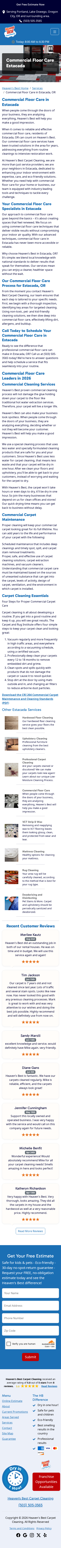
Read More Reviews (30, 1231)
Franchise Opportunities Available (46, 1481)
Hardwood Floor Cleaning (37, 717)
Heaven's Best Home (15, 88)
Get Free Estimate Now (30, 4)
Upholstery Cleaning (34, 738)
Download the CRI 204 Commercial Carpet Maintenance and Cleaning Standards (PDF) (30, 699)
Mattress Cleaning (33, 851)
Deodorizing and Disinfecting (32, 896)
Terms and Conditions (21, 1528)
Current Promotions (15, 1412)
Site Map (7, 1433)
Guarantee (9, 1439)
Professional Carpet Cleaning (34, 761)
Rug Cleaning (30, 870)
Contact (7, 1428)
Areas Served (10, 1417)
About (6, 1406)
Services (37, 88)
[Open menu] (54, 31)
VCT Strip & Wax (32, 821)
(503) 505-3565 (32, 21)
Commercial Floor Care (36, 790)
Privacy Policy (44, 1528)
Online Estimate (12, 1401)
